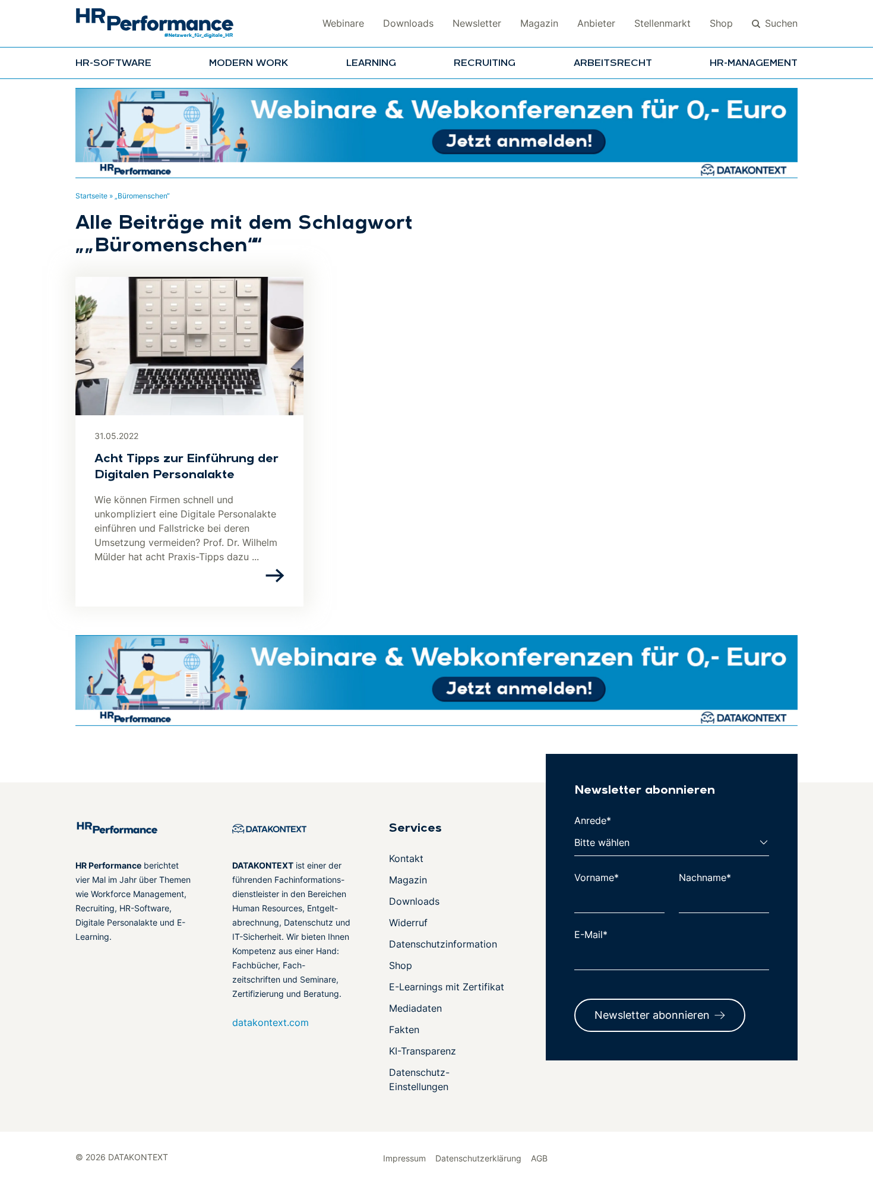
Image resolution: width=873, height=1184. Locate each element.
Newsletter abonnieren (652, 1015)
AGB (539, 1158)
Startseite (91, 195)
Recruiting (484, 63)
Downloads (408, 23)
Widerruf (408, 923)
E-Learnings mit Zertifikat (446, 987)
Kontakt (406, 858)
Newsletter (477, 23)
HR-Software (113, 63)
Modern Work (248, 63)
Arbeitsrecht (613, 63)
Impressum (404, 1158)
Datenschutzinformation (443, 944)
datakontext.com (270, 1022)
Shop (721, 23)
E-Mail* (591, 934)
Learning (371, 63)
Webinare (343, 23)
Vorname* (596, 877)
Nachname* (705, 877)
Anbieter (596, 23)
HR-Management (754, 63)
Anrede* (592, 820)
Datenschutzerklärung (478, 1158)
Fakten (404, 1029)
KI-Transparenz (422, 1051)
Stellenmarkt (662, 23)
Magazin (539, 23)
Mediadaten (415, 1008)
